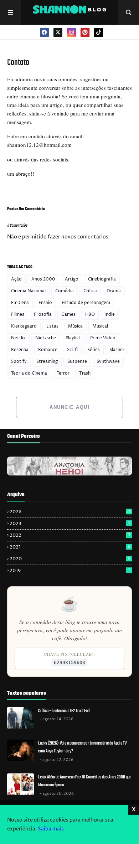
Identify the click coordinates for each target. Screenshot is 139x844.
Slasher (116, 350)
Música (75, 326)
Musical (100, 326)
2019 (70, 570)
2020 (70, 559)
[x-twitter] (57, 32)
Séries (93, 350)
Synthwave (108, 362)
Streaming (47, 362)
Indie (109, 315)
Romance (47, 350)
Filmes (17, 315)
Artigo (71, 279)
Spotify (19, 362)
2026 (71, 512)
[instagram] (71, 32)
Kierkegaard (24, 326)
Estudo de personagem (86, 303)
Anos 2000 (43, 279)
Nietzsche (45, 338)
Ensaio (45, 303)
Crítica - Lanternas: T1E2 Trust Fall (64, 711)
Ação (16, 279)
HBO (90, 315)
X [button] (133, 809)
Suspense (77, 362)
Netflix (18, 338)
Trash (85, 373)
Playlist (73, 338)
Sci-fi (72, 350)
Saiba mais (51, 828)
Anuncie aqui (69, 407)
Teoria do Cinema (29, 373)
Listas (52, 326)
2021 (70, 547)
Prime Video (102, 338)
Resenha (20, 350)
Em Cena (20, 303)
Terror (63, 373)
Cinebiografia (102, 279)
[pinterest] (85, 32)
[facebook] (44, 32)
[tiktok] (98, 32)
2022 (70, 535)
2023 (70, 523)
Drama (114, 291)
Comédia (64, 291)
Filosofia (43, 315)
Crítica (90, 291)
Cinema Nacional (28, 291)
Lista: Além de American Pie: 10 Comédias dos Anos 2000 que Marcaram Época (84, 781)
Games (68, 315)
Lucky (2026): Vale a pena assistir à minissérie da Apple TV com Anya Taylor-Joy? (82, 747)
